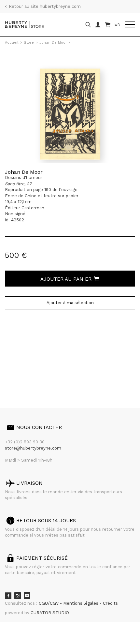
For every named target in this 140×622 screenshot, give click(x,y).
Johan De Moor (24, 172)
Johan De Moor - (54, 42)
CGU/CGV (49, 603)
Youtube (27, 595)
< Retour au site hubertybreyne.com (43, 6)
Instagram (17, 595)
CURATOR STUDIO (50, 612)
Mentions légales (81, 603)
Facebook (8, 595)
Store (29, 42)
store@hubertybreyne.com (33, 448)
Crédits (110, 603)
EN (117, 24)
